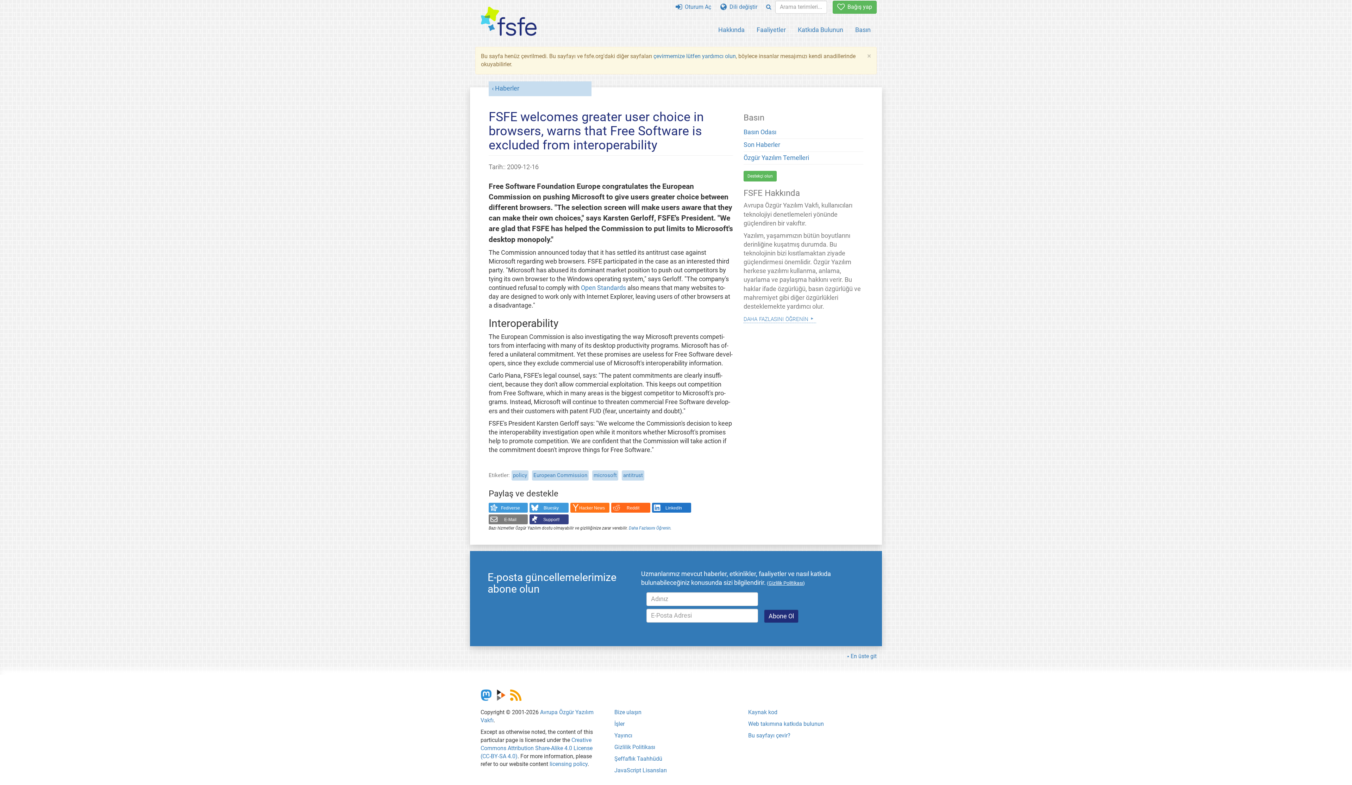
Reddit (633, 508)
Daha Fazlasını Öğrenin (649, 528)
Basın (863, 29)
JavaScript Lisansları (640, 770)
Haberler (507, 88)
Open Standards (603, 287)
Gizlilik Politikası (634, 747)
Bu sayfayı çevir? (769, 735)
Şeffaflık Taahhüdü (638, 758)
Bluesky (551, 508)
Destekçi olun (760, 176)
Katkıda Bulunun (820, 29)
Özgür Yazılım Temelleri (776, 157)
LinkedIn (673, 508)
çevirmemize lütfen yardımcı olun (694, 56)
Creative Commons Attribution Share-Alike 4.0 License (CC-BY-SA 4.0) (537, 748)
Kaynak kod (762, 712)
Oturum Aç (696, 7)
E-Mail (510, 519)
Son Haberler (762, 144)
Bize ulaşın (627, 712)
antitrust (633, 475)
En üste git (864, 656)
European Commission (560, 475)
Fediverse (510, 508)
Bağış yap (858, 7)
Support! (551, 519)
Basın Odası (760, 132)
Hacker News (592, 508)
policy (520, 475)
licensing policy (569, 764)
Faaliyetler (771, 29)
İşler (619, 724)
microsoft (605, 475)
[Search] (769, 7)
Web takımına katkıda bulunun (786, 724)
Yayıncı (623, 735)
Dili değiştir (742, 7)
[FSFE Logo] (509, 22)
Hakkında (731, 29)
